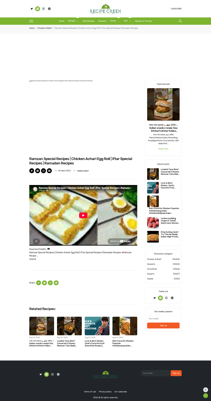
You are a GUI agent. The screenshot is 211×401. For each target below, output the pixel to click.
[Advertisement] (105, 62)
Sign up (163, 325)
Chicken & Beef (44, 28)
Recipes (71, 21)
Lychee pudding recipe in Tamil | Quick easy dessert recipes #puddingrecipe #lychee (170, 220)
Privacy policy (105, 392)
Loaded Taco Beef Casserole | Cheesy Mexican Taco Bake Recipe (66, 343)
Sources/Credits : (38, 249)
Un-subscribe (121, 392)
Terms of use (90, 392)
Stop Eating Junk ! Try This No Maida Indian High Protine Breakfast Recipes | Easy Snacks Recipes (170, 234)
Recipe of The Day (143, 21)
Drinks (113, 21)
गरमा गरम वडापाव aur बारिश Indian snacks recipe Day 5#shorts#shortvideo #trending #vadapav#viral (41, 343)
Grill (125, 21)
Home (61, 21)
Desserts (102, 21)
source (32, 259)
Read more (163, 149)
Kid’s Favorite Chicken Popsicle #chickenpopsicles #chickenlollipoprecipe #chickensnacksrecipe (123, 343)
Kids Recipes (88, 21)
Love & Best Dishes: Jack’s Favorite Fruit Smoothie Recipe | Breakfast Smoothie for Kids (96, 343)
